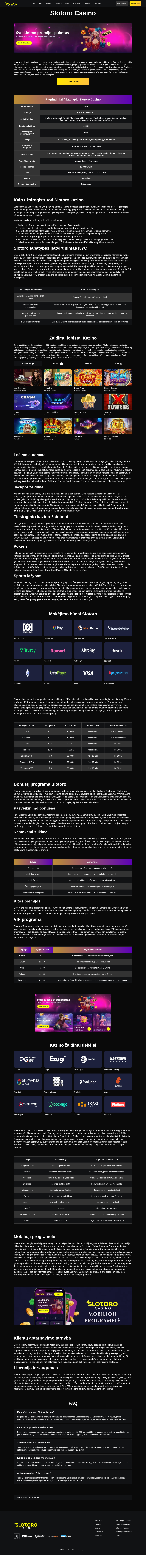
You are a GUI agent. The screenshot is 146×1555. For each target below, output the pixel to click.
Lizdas (116, 363)
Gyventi (56, 363)
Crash (86, 363)
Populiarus (26, 363)
